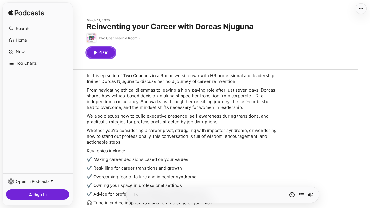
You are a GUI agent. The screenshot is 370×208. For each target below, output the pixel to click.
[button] (37, 29)
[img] (26, 13)
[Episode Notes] (291, 195)
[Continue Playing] (301, 195)
